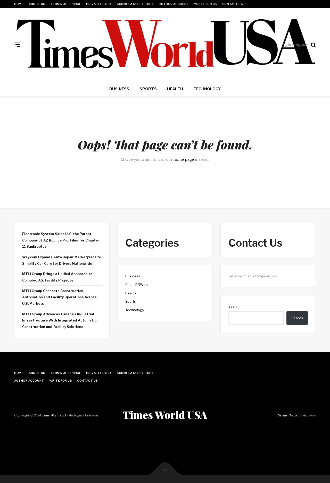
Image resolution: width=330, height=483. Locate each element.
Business (119, 89)
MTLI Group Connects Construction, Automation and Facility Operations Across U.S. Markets (59, 297)
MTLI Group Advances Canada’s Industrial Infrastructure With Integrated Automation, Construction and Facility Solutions (60, 320)
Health (175, 89)
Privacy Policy (99, 4)
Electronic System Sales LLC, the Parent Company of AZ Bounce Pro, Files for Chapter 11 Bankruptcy (60, 240)
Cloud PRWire (136, 285)
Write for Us (205, 4)
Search (234, 306)
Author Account (174, 4)
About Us (37, 4)
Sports (147, 89)
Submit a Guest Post (135, 4)
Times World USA (165, 414)
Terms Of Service (66, 4)
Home (18, 4)
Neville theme (287, 415)
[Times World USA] (165, 43)
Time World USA (54, 415)
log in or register (295, 44)
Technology (207, 89)
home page (184, 159)
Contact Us (232, 4)
